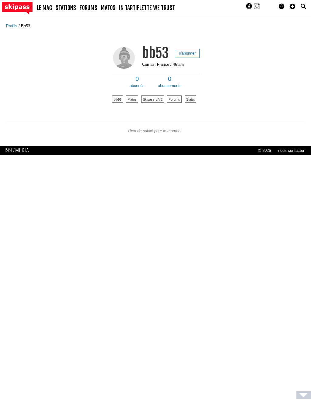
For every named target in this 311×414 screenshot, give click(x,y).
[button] (292, 6)
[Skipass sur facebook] (250, 8)
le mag (44, 8)
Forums (174, 99)
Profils (12, 26)
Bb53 (25, 26)
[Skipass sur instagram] (257, 8)
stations (66, 8)
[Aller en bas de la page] (303, 395)
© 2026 (264, 150)
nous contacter (291, 150)
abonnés (137, 82)
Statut (190, 99)
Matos (132, 99)
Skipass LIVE (152, 99)
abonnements (170, 82)
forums (88, 8)
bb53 (155, 53)
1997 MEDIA (18, 150)
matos (108, 8)
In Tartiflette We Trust (147, 8)
